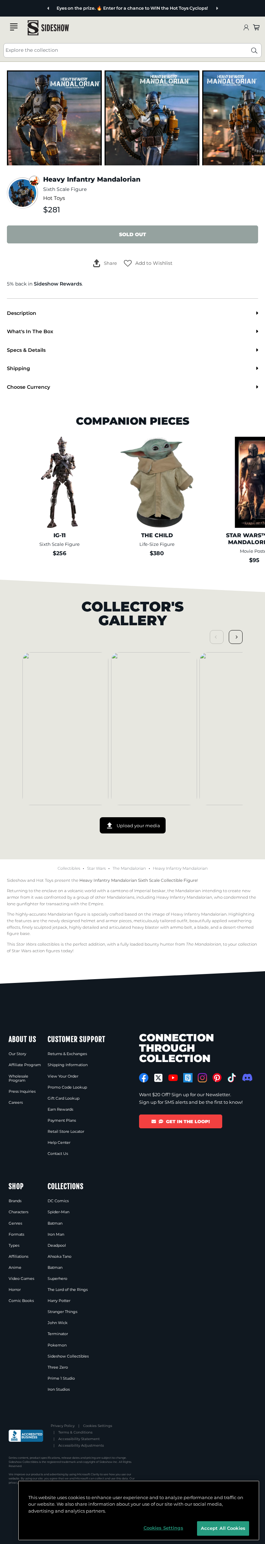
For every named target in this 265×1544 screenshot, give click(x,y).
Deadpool (57, 1245)
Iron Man (56, 1234)
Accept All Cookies (223, 1528)
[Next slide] (217, 8)
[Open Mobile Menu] (13, 27)
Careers (16, 1102)
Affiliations (18, 1256)
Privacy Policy (63, 1426)
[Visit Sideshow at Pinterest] (217, 1077)
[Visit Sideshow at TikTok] (231, 1077)
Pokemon (57, 1345)
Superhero (57, 1278)
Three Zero (58, 1367)
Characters (18, 1211)
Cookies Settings (97, 1426)
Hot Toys (54, 198)
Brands (15, 1200)
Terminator (58, 1333)
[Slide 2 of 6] (152, 117)
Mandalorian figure (67, 914)
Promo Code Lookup (67, 1087)
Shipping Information (68, 1064)
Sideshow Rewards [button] (58, 284)
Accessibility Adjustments (81, 1445)
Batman (55, 1223)
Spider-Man (58, 1211)
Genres (15, 1223)
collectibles (38, 944)
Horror (15, 1289)
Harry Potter (59, 1300)
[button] (148, 263)
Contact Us (58, 1153)
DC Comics (58, 1200)
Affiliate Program (25, 1064)
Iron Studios (59, 1389)
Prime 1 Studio (61, 1378)
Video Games (21, 1278)
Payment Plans (62, 1120)
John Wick (58, 1322)
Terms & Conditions (75, 1432)
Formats (16, 1234)
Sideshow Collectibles (68, 1356)
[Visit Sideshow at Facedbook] (143, 1077)
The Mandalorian (129, 868)
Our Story (17, 1053)
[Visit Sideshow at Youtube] (173, 1077)
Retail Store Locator (66, 1131)
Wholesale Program (18, 1078)
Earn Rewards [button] (60, 1109)
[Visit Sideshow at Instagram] (202, 1077)
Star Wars (96, 868)
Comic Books (21, 1300)
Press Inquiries (22, 1091)
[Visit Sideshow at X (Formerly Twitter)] (158, 1078)
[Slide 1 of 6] (54, 117)
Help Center (59, 1142)
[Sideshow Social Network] (188, 1077)
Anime (15, 1267)
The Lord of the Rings (68, 1289)
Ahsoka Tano (59, 1256)
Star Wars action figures (36, 950)
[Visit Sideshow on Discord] (246, 1077)
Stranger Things (62, 1311)
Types (14, 1245)
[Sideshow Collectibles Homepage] (48, 28)
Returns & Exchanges (67, 1053)
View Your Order (63, 1076)
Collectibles (69, 868)
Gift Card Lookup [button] (63, 1098)
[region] (138, 1510)
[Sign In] (246, 27)
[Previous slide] (48, 8)
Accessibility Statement (79, 1439)
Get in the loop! (188, 1121)
